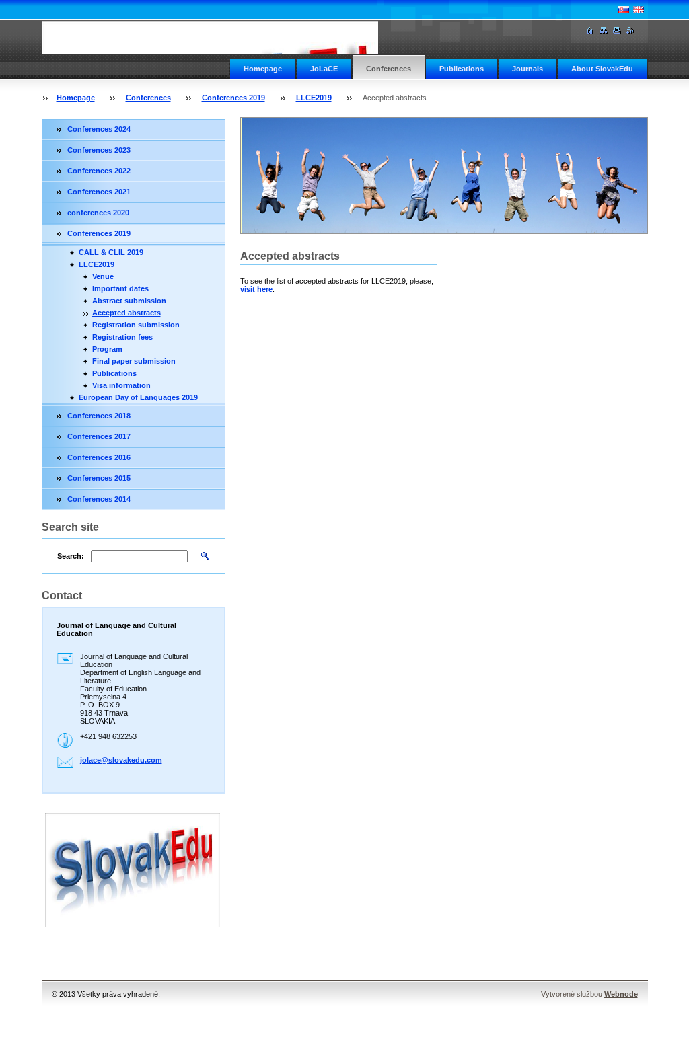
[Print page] (617, 30)
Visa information (121, 385)
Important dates (120, 288)
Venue (103, 276)
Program (107, 349)
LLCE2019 (314, 97)
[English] (638, 9)
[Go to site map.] (604, 30)
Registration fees (122, 337)
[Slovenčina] (623, 9)
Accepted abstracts (126, 313)
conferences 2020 (98, 212)
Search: (70, 556)
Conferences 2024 (99, 129)
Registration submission (136, 325)
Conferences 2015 (99, 478)
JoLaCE (324, 69)
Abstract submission (129, 301)
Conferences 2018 (99, 416)
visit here (256, 289)
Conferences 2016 (99, 457)
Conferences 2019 (233, 97)
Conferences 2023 (99, 150)
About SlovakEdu (602, 69)
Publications (461, 69)
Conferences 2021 (99, 192)
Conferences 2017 (99, 436)
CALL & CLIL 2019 (111, 252)
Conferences (388, 69)
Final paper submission (134, 361)
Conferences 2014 (99, 499)
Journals (527, 69)
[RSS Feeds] (630, 30)
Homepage (263, 69)
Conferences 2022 (99, 171)
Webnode (621, 994)
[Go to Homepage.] (227, 37)
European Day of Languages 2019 (138, 397)
